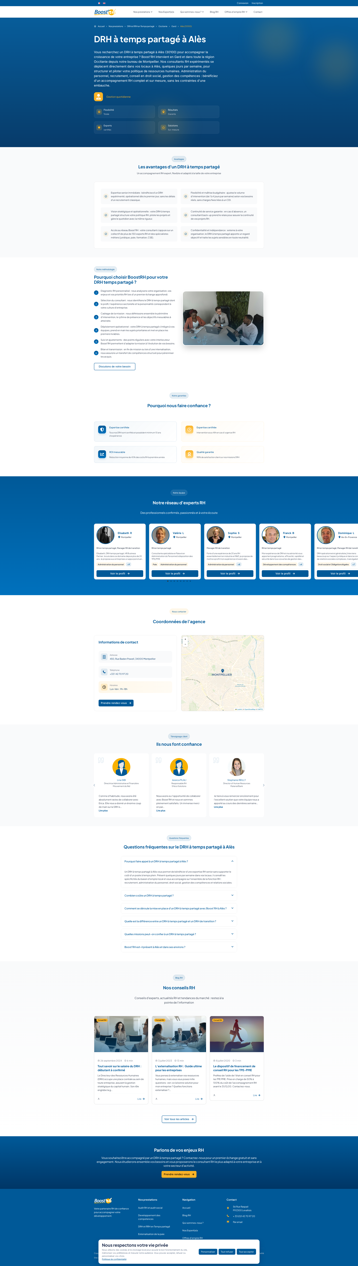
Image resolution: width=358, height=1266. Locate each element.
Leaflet (239, 709)
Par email (237, 1222)
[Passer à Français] (99, 3)
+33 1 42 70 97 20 (119, 673)
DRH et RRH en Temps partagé (154, 1226)
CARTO (260, 709)
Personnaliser (208, 1251)
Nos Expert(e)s (190, 1230)
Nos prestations (147, 1199)
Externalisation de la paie (151, 1234)
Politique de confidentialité (114, 1259)
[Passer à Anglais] (104, 3)
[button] (167, 581)
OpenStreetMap (250, 709)
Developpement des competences (149, 1217)
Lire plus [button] (103, 810)
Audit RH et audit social (150, 1207)
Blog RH (186, 1215)
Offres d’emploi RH (192, 1237)
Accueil (186, 1207)
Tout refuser (227, 1251)
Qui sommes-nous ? (192, 1222)
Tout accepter (246, 1251)
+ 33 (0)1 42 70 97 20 (244, 1216)
